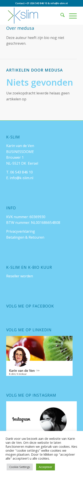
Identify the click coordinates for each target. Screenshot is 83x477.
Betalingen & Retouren (25, 237)
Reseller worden (19, 276)
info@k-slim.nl (59, 3)
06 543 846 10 (21, 172)
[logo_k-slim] (34, 15)
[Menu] (71, 15)
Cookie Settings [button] (19, 467)
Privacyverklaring (20, 231)
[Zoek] (60, 15)
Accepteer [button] (45, 467)
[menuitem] (60, 15)
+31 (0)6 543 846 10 (36, 3)
